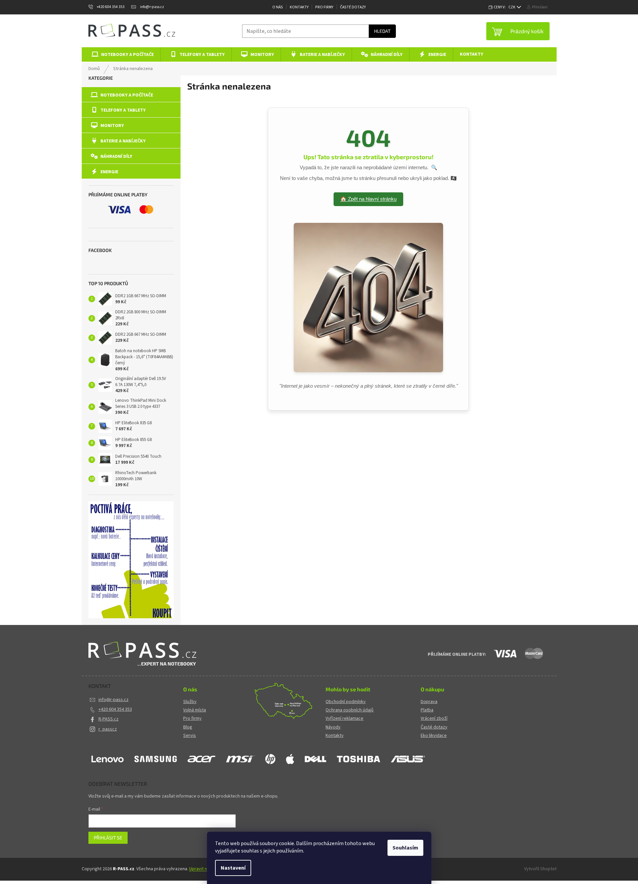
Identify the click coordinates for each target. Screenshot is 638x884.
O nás (277, 7)
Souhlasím (405, 847)
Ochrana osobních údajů (349, 710)
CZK (512, 7)
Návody (333, 727)
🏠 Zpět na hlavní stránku (368, 199)
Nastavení (233, 868)
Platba (427, 710)
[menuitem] (121, 54)
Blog (187, 727)
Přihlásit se (108, 837)
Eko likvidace (434, 736)
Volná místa (194, 710)
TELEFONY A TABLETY (123, 110)
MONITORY (112, 125)
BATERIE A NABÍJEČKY (123, 141)
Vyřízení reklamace (344, 718)
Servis (189, 736)
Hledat (382, 31)
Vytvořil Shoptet (540, 869)
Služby (190, 702)
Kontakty (299, 7)
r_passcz (107, 729)
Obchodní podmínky (346, 702)
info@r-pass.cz (113, 699)
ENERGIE (109, 172)
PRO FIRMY (324, 7)
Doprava (429, 702)
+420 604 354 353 (115, 709)
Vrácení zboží (434, 718)
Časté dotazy (353, 7)
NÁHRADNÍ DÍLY (116, 156)
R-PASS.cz (108, 719)
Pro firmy (192, 718)
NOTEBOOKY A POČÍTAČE (126, 95)
